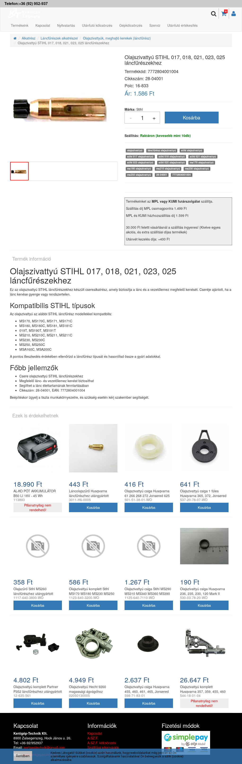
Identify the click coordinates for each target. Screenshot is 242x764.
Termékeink (19, 25)
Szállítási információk (103, 747)
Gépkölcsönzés (130, 25)
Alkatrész (28, 38)
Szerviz (154, 25)
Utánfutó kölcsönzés (97, 25)
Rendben (23, 756)
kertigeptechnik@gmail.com (44, 747)
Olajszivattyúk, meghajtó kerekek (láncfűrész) (117, 38)
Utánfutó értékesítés (182, 25)
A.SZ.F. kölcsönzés (101, 742)
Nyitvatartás (66, 25)
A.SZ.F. (92, 738)
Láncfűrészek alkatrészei (59, 38)
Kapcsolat (42, 25)
